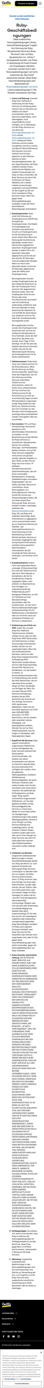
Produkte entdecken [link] (26, 3)
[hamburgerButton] (40, 4)
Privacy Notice (10, 1379)
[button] (9, 1313)
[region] (22, 1368)
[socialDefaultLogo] (3, 1336)
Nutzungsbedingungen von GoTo (22, 86)
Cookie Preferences (22, 1383)
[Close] (41, 1352)
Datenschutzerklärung (21, 511)
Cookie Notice (26, 1379)
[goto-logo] (22, 1305)
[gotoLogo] (6, 3)
